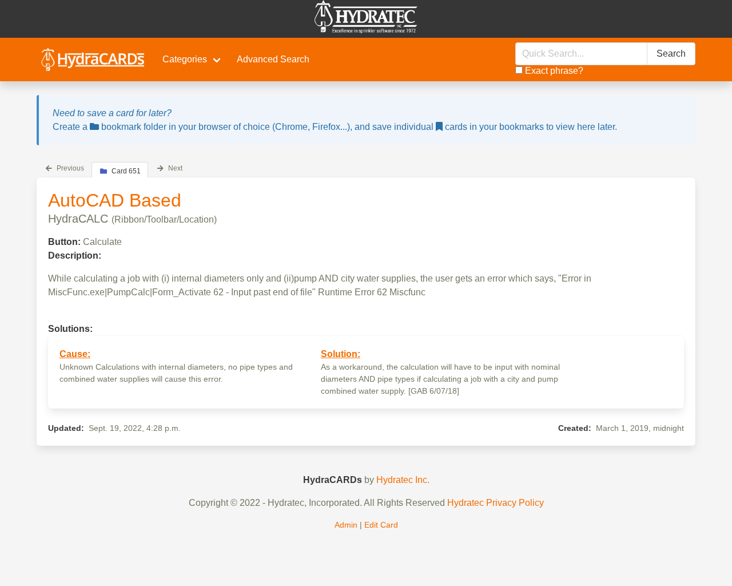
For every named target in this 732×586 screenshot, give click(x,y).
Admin (346, 524)
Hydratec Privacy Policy (495, 503)
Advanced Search (273, 59)
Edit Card (381, 524)
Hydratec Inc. (402, 480)
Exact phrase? (553, 71)
